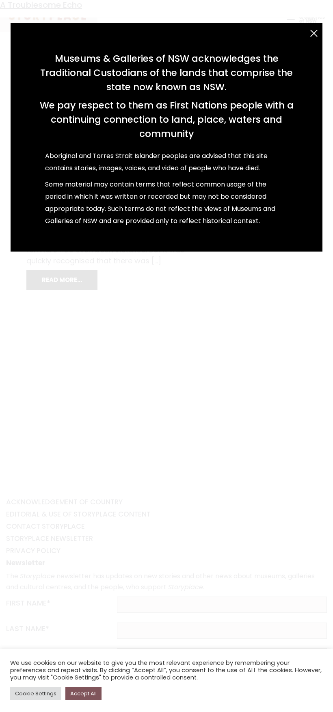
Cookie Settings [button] (35, 693)
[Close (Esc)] (313, 33)
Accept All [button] (83, 693)
